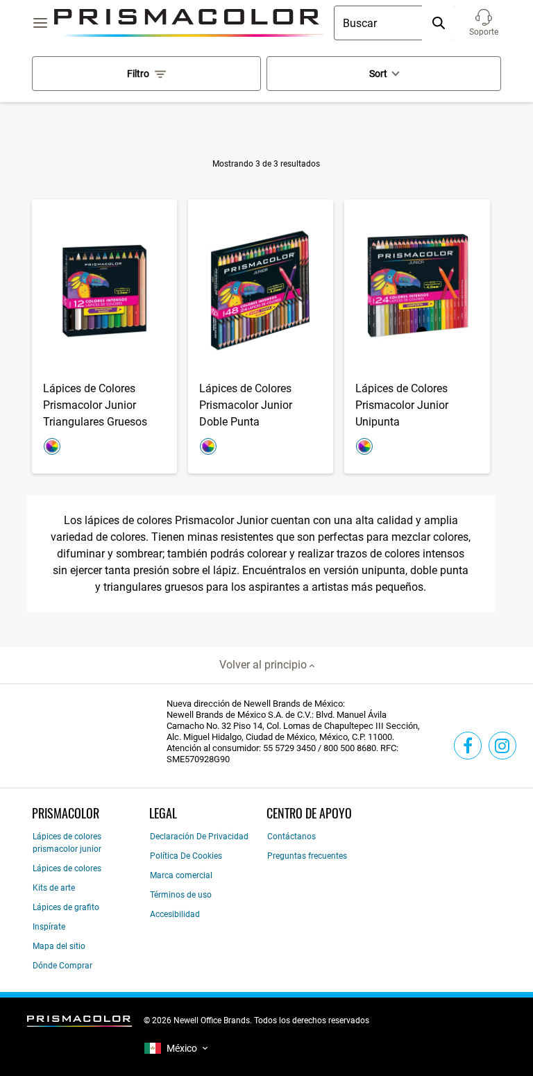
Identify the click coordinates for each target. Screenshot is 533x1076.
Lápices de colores (67, 868)
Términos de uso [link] (181, 895)
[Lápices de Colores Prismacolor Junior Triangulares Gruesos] (104, 336)
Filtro (138, 73)
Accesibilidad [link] (175, 914)
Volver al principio (264, 664)
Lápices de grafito (66, 907)
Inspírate (49, 927)
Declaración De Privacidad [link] (199, 836)
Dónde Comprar (62, 965)
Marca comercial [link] (181, 875)
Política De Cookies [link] (186, 856)
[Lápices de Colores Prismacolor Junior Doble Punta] (260, 336)
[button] (484, 23)
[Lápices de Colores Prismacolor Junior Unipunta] (416, 336)
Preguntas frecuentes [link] (307, 856)
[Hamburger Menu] (40, 23)
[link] (468, 745)
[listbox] (176, 1049)
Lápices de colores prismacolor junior (67, 843)
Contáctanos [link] (291, 836)
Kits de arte (54, 888)
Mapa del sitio (59, 946)
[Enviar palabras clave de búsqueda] (438, 23)
